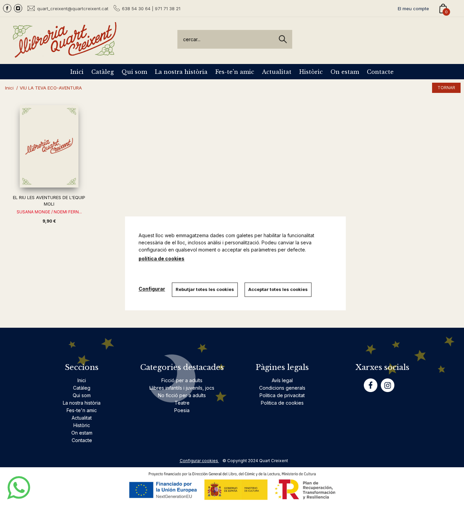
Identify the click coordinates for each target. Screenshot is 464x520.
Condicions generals (282, 388)
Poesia (182, 410)
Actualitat (276, 71)
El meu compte (413, 8)
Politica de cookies (282, 403)
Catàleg (102, 71)
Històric (311, 71)
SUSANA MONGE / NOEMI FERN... (49, 211)
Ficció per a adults (181, 380)
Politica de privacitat (282, 395)
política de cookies (161, 258)
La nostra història (181, 71)
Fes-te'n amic (234, 71)
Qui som (134, 71)
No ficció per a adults (182, 395)
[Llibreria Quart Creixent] (64, 54)
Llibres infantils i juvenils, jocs (181, 388)
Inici (77, 71)
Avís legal (282, 380)
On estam (345, 71)
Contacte (380, 71)
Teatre (182, 403)
